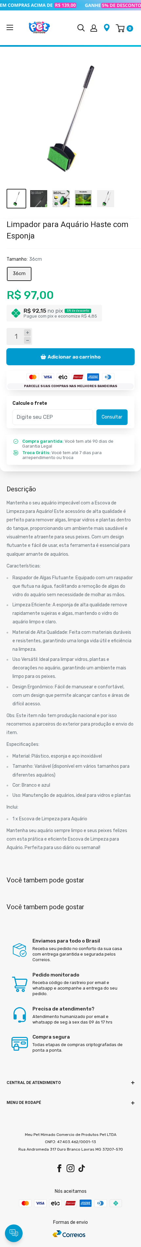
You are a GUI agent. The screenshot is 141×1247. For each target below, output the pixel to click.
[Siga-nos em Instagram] (70, 1168)
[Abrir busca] (81, 27)
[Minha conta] (94, 27)
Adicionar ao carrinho (74, 357)
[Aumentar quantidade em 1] (27, 332)
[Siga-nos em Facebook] (59, 1168)
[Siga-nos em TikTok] (82, 1168)
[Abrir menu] (10, 27)
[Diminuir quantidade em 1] (27, 340)
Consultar (112, 417)
